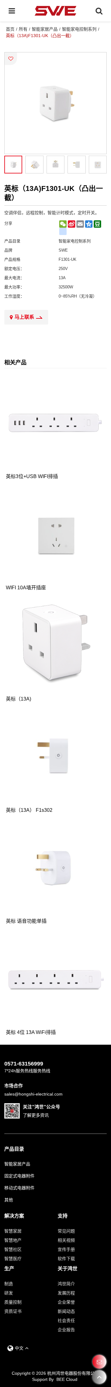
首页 (10, 29)
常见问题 (66, 1231)
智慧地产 (13, 1240)
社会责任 (66, 1320)
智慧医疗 (13, 1258)
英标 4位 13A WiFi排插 (31, 1032)
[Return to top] (99, 1377)
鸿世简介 (66, 1283)
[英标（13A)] (55, 646)
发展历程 (66, 1292)
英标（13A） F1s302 (29, 810)
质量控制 (13, 1302)
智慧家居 (13, 1231)
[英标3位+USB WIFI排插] (55, 423)
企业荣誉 (66, 1302)
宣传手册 (66, 1249)
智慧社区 (13, 1249)
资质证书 (13, 1311)
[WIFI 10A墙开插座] (55, 535)
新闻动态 (66, 1311)
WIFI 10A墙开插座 (26, 587)
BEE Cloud (66, 1379)
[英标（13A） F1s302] (55, 757)
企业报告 (66, 1329)
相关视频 (66, 1240)
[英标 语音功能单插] (55, 868)
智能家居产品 (45, 29)
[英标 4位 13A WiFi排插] (55, 979)
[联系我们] (99, 1362)
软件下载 (66, 1258)
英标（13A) (18, 698)
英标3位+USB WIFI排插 (32, 476)
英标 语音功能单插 (26, 921)
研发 (8, 1292)
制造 (8, 1283)
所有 (23, 29)
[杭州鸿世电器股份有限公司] (56, 10)
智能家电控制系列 (79, 29)
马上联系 (24, 317)
